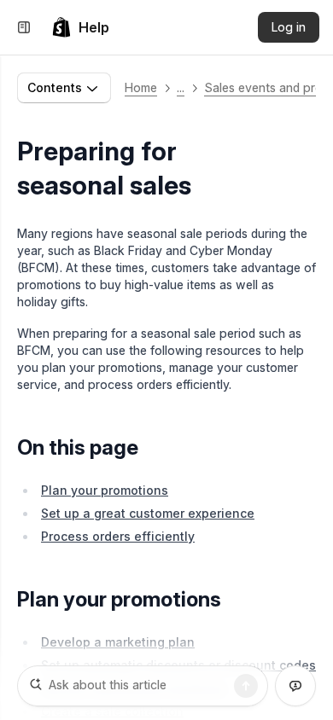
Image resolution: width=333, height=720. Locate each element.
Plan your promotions (104, 490)
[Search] (246, 686)
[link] (80, 27)
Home (141, 87)
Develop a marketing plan (118, 642)
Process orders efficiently (118, 536)
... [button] (180, 87)
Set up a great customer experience (147, 513)
